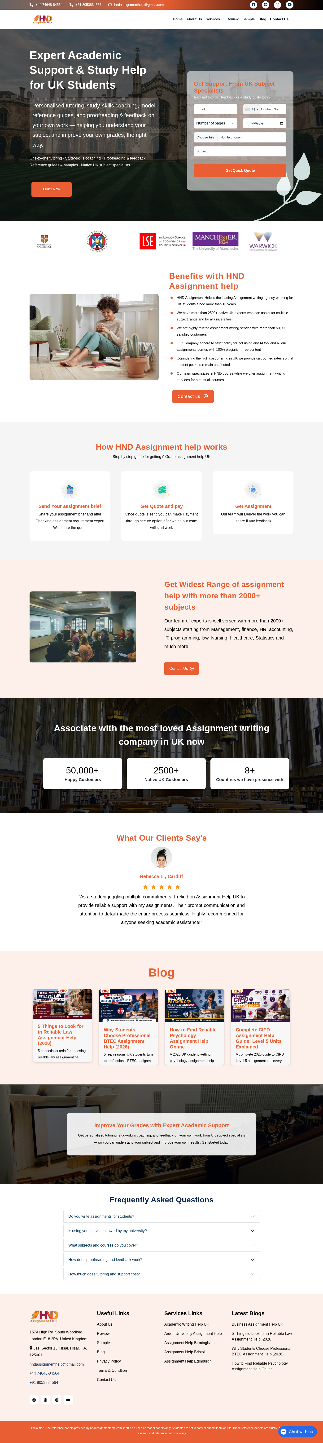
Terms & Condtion (112, 1370)
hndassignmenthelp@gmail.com (139, 5)
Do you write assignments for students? (101, 1216)
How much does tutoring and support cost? (104, 1274)
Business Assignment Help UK (257, 1324)
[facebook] (253, 5)
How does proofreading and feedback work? (105, 1260)
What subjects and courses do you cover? (103, 1245)
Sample (248, 19)
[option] (56, 241)
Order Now (51, 189)
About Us (194, 19)
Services (213, 19)
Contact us (190, 396)
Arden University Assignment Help (193, 1334)
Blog (262, 19)
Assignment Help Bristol (184, 1352)
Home (178, 19)
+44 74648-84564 (48, 5)
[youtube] (290, 5)
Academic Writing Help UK (186, 1324)
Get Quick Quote (240, 171)
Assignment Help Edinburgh (188, 1361)
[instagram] (277, 5)
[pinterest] (265, 5)
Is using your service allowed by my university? (107, 1231)
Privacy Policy (109, 1361)
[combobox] (251, 109)
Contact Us (279, 19)
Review (233, 19)
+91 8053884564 (88, 5)
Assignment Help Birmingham (189, 1343)
